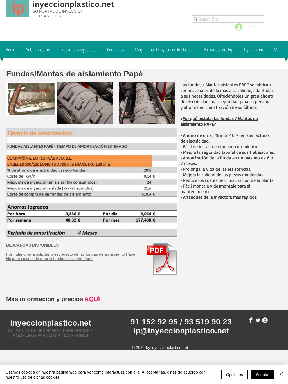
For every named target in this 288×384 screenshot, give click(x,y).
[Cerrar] (281, 374)
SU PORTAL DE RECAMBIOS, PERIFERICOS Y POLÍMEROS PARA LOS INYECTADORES (50, 333)
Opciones (234, 374)
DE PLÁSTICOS (47, 16)
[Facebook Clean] (251, 320)
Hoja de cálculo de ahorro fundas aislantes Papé (49, 258)
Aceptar (263, 374)
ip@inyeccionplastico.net (181, 330)
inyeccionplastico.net (73, 4)
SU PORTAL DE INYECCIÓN (58, 11)
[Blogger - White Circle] (265, 320)
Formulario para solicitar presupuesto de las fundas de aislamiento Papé (70, 254)
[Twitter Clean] (258, 320)
